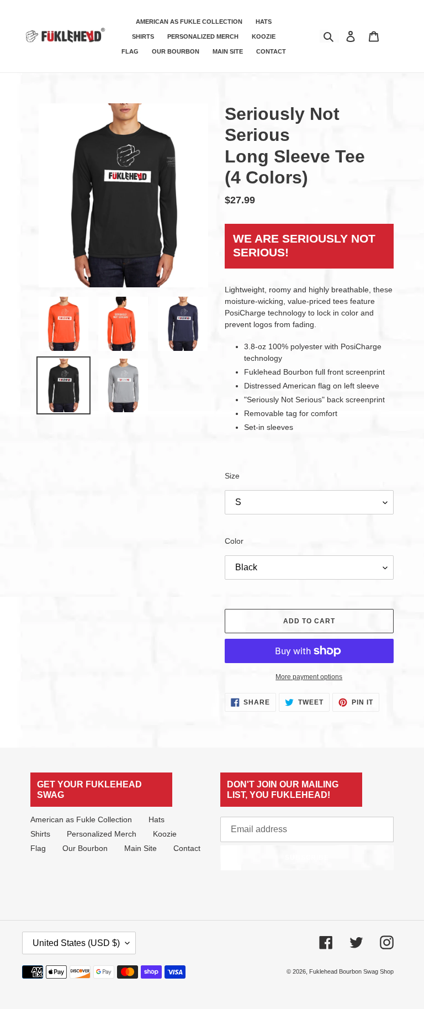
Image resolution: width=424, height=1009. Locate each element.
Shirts (40, 833)
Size (232, 475)
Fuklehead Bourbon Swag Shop (351, 971)
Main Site (140, 848)
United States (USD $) (76, 943)
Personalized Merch (101, 833)
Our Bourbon (85, 848)
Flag (38, 848)
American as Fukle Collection (81, 819)
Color (234, 541)
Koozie (165, 833)
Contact (186, 848)
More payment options (308, 677)
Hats (157, 819)
